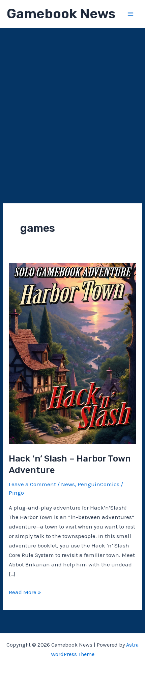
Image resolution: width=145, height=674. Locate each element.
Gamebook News (61, 14)
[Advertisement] (72, 104)
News (68, 484)
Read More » (25, 592)
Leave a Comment (32, 484)
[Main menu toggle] (131, 14)
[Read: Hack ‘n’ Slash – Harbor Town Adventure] (72, 353)
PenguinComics (98, 484)
